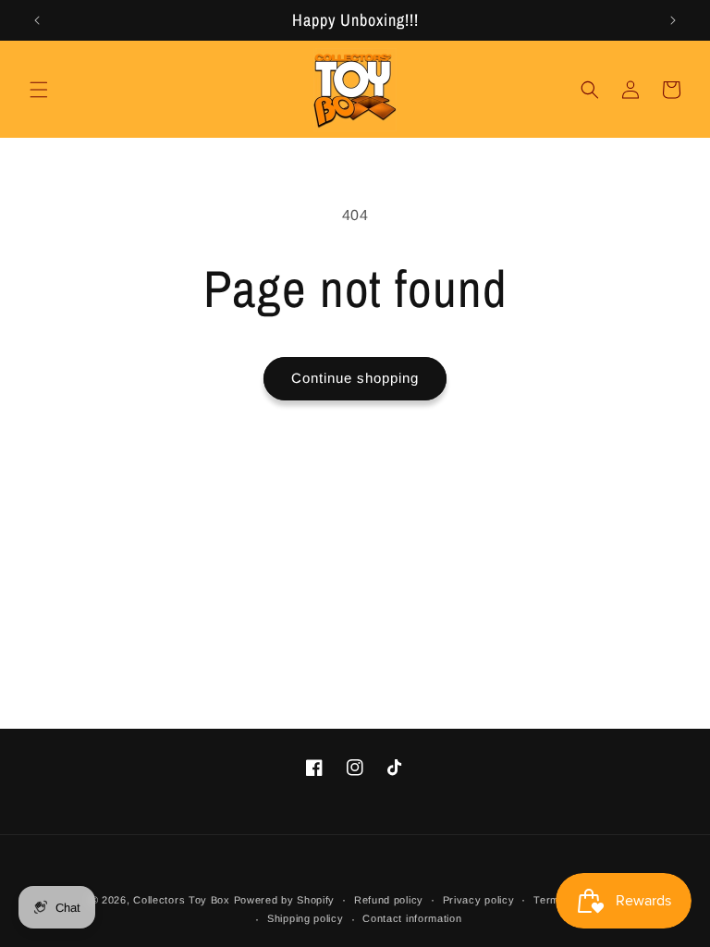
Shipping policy (305, 918)
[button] (38, 89)
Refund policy (388, 899)
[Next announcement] (673, 20)
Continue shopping (355, 378)
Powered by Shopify (285, 899)
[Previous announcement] (37, 20)
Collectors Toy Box (181, 899)
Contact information (411, 918)
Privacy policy (479, 899)
